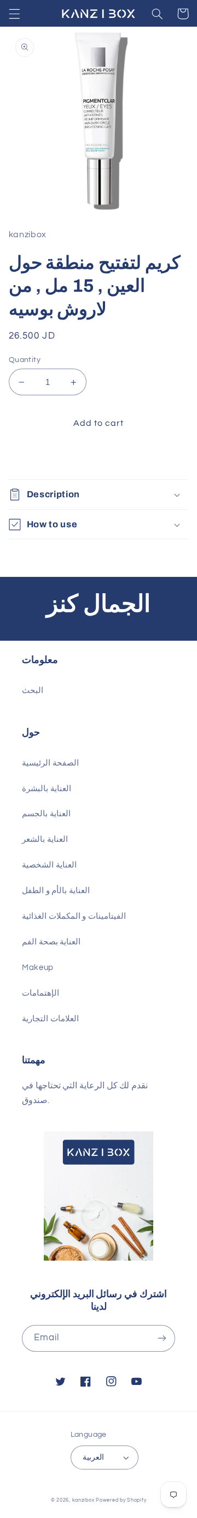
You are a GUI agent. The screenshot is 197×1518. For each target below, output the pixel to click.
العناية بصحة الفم (51, 942)
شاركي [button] (34, 458)
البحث (32, 690)
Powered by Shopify (121, 1500)
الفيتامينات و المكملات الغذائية (74, 916)
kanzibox (83, 1500)
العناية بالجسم (46, 814)
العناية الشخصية (49, 865)
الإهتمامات (40, 993)
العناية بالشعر (45, 839)
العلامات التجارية (50, 1019)
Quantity (24, 360)
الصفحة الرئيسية (50, 763)
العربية (93, 1457)
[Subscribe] (162, 1338)
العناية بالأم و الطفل (56, 891)
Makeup (38, 967)
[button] (14, 13)
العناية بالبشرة (46, 789)
